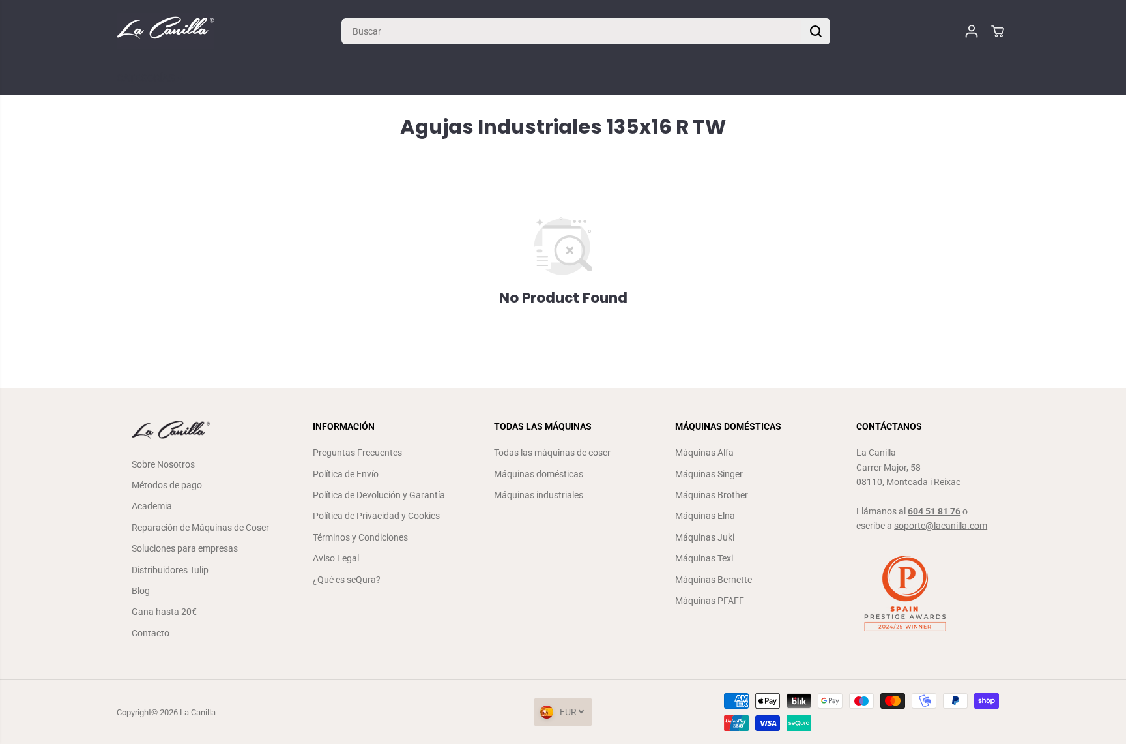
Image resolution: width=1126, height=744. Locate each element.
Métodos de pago (167, 485)
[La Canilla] (165, 31)
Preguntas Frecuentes (357, 452)
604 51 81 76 (934, 511)
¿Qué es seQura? (347, 579)
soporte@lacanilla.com (940, 525)
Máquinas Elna (705, 516)
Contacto (150, 633)
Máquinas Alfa (704, 452)
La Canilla (198, 712)
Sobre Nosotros (163, 464)
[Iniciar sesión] (971, 31)
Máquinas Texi (704, 558)
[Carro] (997, 31)
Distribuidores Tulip (170, 570)
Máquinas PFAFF (709, 600)
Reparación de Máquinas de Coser (200, 527)
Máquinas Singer (709, 474)
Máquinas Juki (704, 537)
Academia (152, 506)
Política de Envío (346, 474)
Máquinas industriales (538, 495)
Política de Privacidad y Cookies (376, 516)
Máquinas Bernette (713, 579)
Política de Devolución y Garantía (379, 495)
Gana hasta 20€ (164, 611)
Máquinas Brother (711, 495)
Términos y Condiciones (360, 537)
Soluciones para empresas (185, 548)
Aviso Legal (336, 558)
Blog (141, 591)
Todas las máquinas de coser (552, 452)
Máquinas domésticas (538, 474)
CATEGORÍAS (147, 78)
